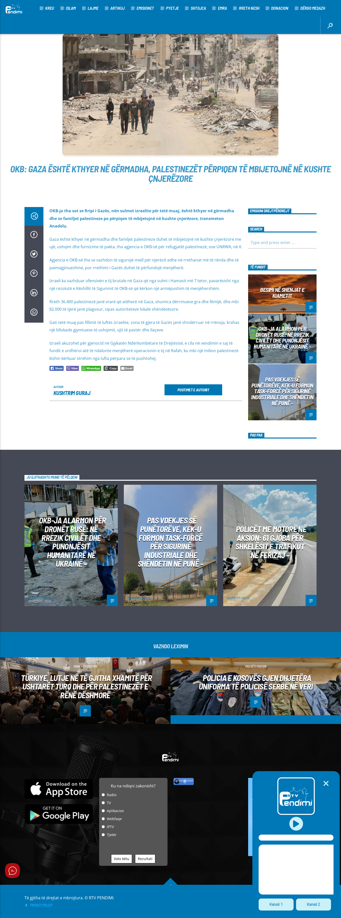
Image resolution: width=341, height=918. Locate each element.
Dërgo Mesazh (312, 7)
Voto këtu (121, 858)
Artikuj (117, 7)
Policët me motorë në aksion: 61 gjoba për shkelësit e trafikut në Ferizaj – (270, 542)
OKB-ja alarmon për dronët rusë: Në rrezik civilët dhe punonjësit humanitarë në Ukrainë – (282, 337)
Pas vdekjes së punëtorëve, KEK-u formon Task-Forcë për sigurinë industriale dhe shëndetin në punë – (282, 391)
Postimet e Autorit (193, 389)
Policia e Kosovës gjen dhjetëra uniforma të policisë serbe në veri (256, 682)
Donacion (279, 7)
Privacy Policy (41, 905)
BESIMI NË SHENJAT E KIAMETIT (282, 292)
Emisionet (145, 7)
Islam (71, 7)
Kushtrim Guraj (71, 392)
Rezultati (145, 858)
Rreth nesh (249, 7)
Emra (222, 7)
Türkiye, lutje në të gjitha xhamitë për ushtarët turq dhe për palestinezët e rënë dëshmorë (86, 686)
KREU (49, 7)
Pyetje (172, 7)
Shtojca (198, 7)
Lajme (93, 7)
